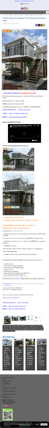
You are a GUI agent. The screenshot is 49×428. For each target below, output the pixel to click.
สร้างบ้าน (17, 278)
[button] (44, 12)
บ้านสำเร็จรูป (7, 93)
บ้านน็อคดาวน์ (16, 93)
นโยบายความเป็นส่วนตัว (28, 424)
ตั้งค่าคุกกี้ (37, 424)
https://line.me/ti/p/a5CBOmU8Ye (18, 117)
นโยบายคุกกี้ (8, 425)
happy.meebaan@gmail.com (13, 297)
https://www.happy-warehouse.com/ (18, 113)
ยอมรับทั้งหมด (44, 424)
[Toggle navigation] (47, 12)
